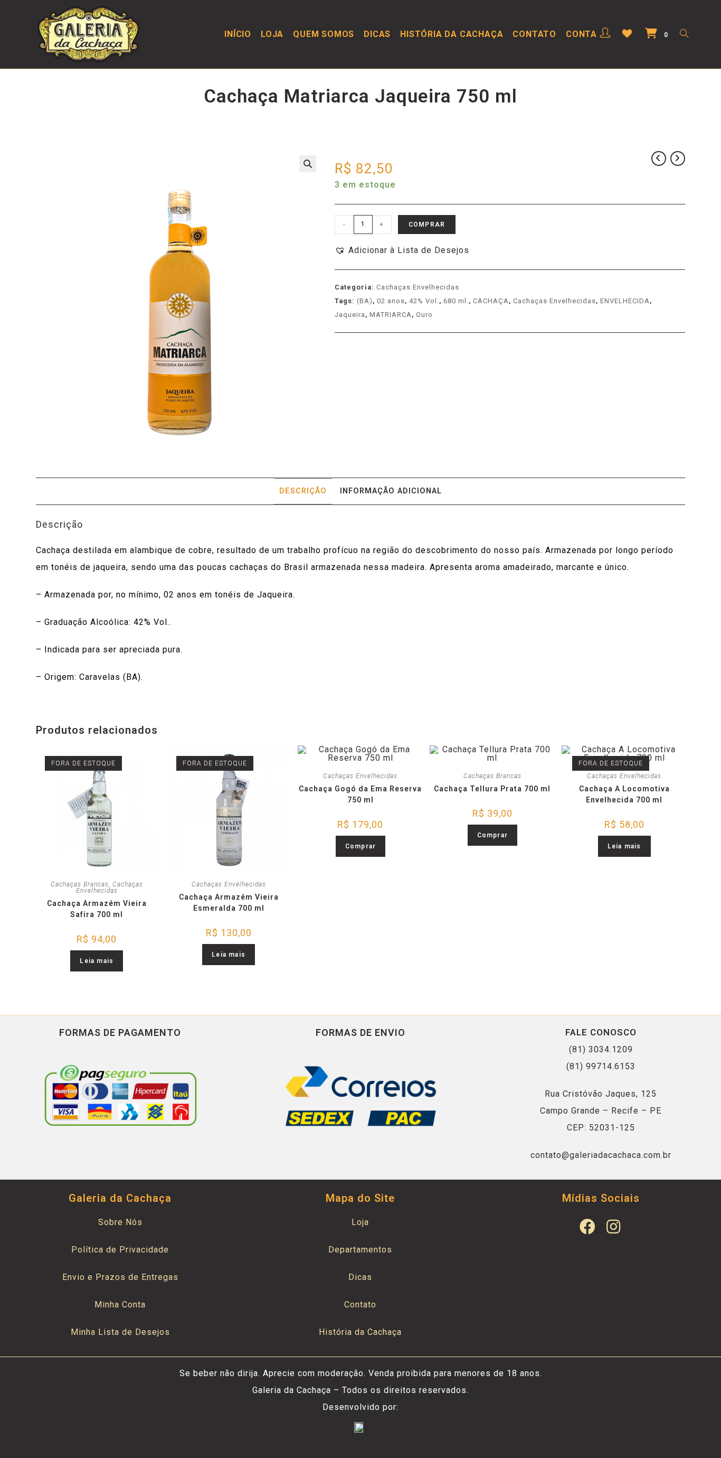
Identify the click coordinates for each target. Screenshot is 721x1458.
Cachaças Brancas (80, 884)
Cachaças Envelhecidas (417, 287)
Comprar (427, 224)
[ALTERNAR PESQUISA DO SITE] (684, 34)
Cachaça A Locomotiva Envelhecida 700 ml (624, 794)
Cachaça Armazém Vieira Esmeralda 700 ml (229, 902)
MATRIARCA (390, 315)
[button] (402, 250)
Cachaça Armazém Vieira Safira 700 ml (97, 909)
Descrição (303, 491)
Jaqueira (350, 315)
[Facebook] (588, 1226)
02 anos (391, 301)
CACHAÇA (491, 301)
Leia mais (96, 961)
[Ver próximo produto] (677, 158)
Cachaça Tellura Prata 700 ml (492, 788)
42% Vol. (424, 301)
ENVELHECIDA (625, 301)
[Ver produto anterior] (658, 158)
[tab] (303, 491)
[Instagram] (614, 1226)
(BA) (365, 301)
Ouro (424, 315)
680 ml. (456, 301)
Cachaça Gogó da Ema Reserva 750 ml (360, 794)
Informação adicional (391, 491)
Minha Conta (120, 1305)
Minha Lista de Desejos (120, 1332)
